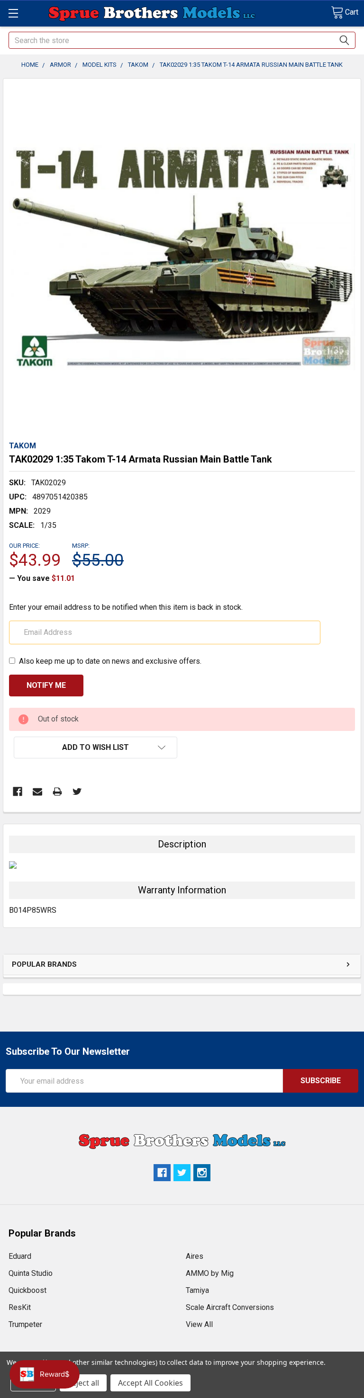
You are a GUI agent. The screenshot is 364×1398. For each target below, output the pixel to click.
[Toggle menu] (13, 13)
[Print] (57, 791)
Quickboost (27, 1290)
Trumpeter (25, 1324)
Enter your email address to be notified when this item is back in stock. (126, 607)
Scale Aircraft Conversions (230, 1307)
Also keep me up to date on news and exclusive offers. (110, 661)
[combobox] (182, 40)
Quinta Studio (31, 1273)
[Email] (37, 791)
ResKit (20, 1307)
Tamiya (197, 1290)
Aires (194, 1256)
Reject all (83, 1383)
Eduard (20, 1256)
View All (199, 1324)
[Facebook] (17, 791)
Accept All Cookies (150, 1383)
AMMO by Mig (210, 1273)
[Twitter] (77, 791)
